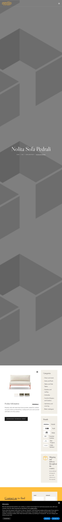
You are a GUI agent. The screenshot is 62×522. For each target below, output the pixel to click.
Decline (47, 518)
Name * (35, 495)
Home (18, 154)
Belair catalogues (49, 409)
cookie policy (33, 508)
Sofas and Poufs (30, 154)
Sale (22, 154)
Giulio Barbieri (52, 446)
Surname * (48, 495)
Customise (7, 518)
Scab (53, 428)
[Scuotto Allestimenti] (6, 3)
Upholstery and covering (48, 405)
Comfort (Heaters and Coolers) (49, 399)
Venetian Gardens (51, 437)
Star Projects (52, 441)
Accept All (55, 518)
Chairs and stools (49, 378)
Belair (53, 433)
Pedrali (53, 424)
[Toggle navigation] (59, 3)
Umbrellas (47, 395)
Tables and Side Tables (48, 385)
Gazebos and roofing (47, 391)
